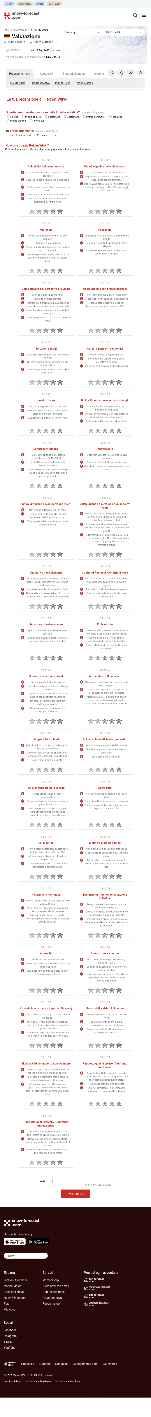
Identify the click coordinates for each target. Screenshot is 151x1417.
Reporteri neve (52, 1297)
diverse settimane (95, 116)
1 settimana (54, 116)
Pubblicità (27, 1364)
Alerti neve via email (56, 1286)
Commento (110, 1364)
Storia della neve (74, 73)
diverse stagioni (18, 120)
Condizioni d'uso (12, 1381)
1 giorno (14, 116)
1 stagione (116, 116)
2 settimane (73, 116)
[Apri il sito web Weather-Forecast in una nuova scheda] (54, 3)
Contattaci (61, 1364)
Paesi (7, 30)
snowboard (25, 135)
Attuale (44, 73)
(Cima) (18, 83)
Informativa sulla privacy (38, 1381)
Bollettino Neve (14, 1292)
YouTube (9, 1347)
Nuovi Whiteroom (15, 1297)
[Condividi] (131, 73)
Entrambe (42, 135)
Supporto (45, 1364)
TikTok (8, 1342)
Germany (22, 30)
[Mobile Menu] (144, 15)
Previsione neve (19, 73)
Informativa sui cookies (67, 1381)
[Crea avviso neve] (121, 73)
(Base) (63, 83)
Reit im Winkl (41, 30)
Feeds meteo (51, 1303)
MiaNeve (9, 1309)
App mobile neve (54, 1292)
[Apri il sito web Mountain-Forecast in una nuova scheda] (24, 3)
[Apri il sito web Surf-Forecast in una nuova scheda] (9, 3)
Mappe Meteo (85, 83)
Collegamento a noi (85, 1364)
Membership (51, 1280)
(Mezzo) (41, 83)
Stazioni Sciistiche (16, 1280)
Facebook (10, 1330)
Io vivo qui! (39, 120)
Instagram (10, 1336)
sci (11, 135)
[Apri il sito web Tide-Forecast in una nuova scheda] (39, 3)
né (55, 135)
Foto (7, 1303)
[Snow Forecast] (20, 15)
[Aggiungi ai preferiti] (112, 73)
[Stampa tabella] (140, 73)
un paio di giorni (32, 116)
